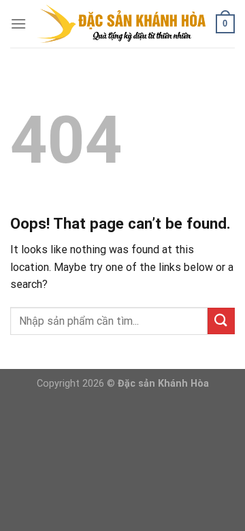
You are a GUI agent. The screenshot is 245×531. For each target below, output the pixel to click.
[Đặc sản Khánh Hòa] (121, 23)
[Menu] (18, 23)
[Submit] (221, 321)
